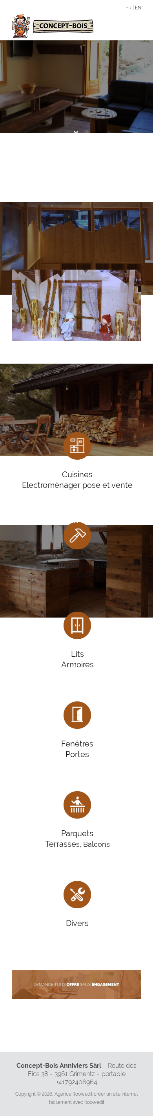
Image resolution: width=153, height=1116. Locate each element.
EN (138, 8)
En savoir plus (76, 144)
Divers (77, 923)
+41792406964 (76, 1082)
